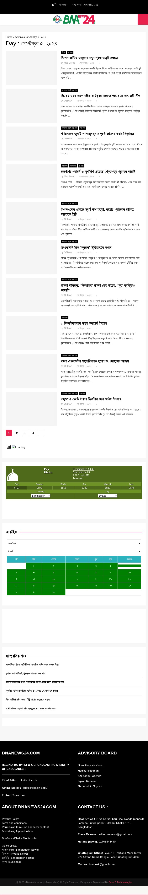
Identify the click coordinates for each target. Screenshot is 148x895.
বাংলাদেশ (73, 166)
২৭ (129, 585)
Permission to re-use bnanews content (25, 826)
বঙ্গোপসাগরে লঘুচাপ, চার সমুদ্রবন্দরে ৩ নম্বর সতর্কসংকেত (31, 708)
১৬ (53, 578)
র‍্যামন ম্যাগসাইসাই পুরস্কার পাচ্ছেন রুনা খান (25, 673)
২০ (129, 578)
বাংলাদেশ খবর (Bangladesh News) (20, 849)
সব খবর (70, 52)
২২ (34, 585)
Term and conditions (14, 822)
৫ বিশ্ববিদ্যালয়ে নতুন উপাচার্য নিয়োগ (84, 323)
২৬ (110, 585)
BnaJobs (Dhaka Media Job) (19, 838)
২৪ (77, 585)
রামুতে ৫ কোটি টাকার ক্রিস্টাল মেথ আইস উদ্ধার (91, 399)
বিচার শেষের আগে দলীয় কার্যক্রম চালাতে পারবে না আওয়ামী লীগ (100, 96)
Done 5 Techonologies (120, 882)
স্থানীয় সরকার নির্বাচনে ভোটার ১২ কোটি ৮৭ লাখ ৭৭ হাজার (32, 690)
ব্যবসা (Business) (11, 861)
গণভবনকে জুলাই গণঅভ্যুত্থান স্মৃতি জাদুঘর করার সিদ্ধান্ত (97, 134)
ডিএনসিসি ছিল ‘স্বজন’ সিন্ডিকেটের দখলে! (87, 247)
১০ (77, 572)
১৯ (110, 578)
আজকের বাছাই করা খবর (69, 90)
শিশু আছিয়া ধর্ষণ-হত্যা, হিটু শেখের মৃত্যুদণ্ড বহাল (28, 699)
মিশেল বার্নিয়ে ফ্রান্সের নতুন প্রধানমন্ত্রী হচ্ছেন (89, 58)
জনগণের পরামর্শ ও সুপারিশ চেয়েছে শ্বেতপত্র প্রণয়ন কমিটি (98, 171)
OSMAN (68, 100)
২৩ (53, 585)
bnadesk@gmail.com (101, 864)
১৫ (34, 578)
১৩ (129, 572)
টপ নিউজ (64, 166)
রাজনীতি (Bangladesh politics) (18, 857)
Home (9, 37)
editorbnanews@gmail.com (115, 834)
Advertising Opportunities (17, 831)
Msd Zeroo (69, 63)
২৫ (96, 585)
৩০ (53, 592)
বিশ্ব (63, 52)
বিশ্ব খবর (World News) (15, 853)
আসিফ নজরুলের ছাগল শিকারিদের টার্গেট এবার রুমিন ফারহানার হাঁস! (35, 682)
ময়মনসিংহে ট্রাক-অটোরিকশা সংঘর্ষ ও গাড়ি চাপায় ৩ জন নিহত (32, 664)
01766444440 (107, 841)
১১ (96, 572)
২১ (16, 585)
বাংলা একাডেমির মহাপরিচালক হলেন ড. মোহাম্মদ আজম (95, 361)
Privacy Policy (10, 818)
